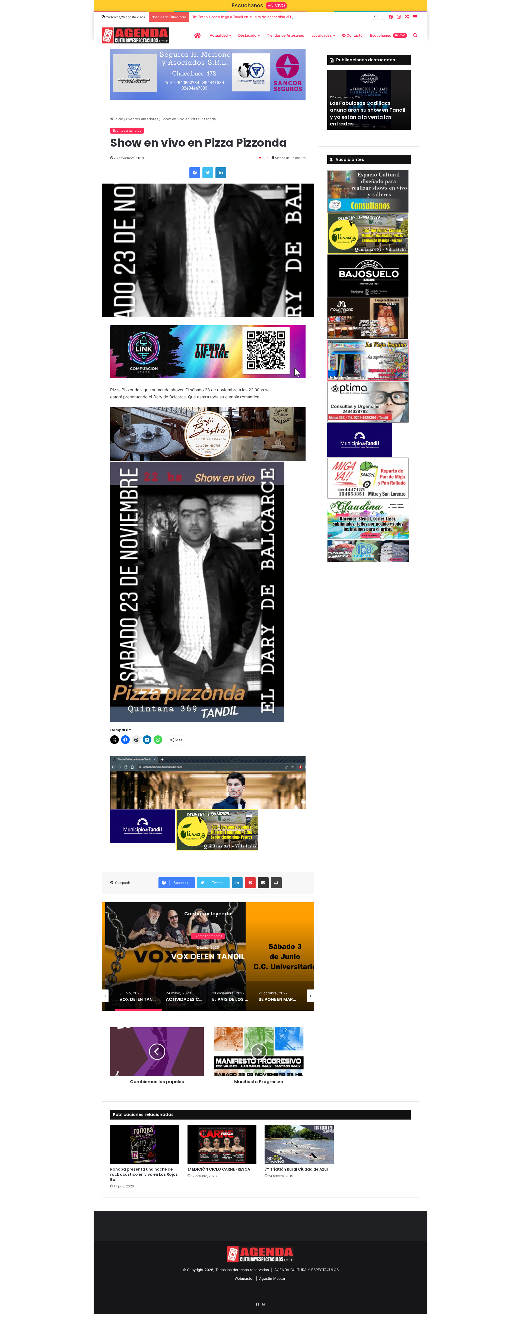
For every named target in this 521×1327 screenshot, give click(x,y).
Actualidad (219, 35)
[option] (208, 960)
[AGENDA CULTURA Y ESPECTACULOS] (135, 35)
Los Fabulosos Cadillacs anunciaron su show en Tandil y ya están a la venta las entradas (367, 113)
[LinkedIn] (220, 176)
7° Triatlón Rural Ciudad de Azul (296, 1173)
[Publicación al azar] (407, 17)
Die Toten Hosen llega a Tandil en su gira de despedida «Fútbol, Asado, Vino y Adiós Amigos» (271, 17)
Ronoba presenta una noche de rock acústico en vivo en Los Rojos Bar (144, 1178)
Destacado (247, 35)
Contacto (354, 35)
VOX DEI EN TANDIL (208, 960)
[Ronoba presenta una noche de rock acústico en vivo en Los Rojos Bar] (144, 1148)
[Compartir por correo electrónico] (263, 886)
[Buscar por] (415, 35)
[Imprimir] (276, 886)
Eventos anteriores (142, 123)
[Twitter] (207, 176)
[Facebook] (391, 17)
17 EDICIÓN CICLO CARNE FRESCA (219, 1173)
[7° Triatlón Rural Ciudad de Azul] (299, 1148)
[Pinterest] (250, 886)
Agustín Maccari (272, 1282)
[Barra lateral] (415, 17)
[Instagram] (399, 17)
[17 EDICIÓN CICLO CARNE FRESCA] (222, 1148)
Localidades (322, 35)
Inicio (118, 123)
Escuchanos (387, 35)
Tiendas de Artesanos (285, 35)
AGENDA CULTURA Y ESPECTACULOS (306, 1273)
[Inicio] (197, 35)
